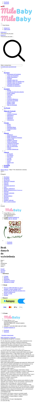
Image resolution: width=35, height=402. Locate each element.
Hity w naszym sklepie (10, 201)
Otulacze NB (10, 139)
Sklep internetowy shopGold (8, 337)
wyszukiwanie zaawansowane (8, 66)
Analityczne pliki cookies (7, 368)
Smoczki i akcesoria (9, 193)
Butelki (9, 90)
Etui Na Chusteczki (12, 145)
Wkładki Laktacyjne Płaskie (14, 83)
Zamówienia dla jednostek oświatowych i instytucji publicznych (14, 291)
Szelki (8, 130)
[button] (2, 6)
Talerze (9, 96)
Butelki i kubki (11, 103)
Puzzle (9, 161)
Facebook (6, 2)
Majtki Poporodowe (12, 77)
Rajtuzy (9, 126)
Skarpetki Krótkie (11, 128)
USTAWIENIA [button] (5, 397)
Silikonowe (10, 118)
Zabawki (6, 184)
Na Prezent (7, 180)
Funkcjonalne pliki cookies (7, 361)
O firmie (6, 276)
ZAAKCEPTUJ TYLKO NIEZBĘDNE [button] (11, 399)
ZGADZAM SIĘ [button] (5, 400)
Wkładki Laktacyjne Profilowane (15, 81)
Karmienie (6, 178)
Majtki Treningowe (12, 136)
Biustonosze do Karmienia (14, 74)
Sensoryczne (10, 162)
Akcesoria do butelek (12, 100)
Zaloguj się (7, 28)
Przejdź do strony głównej (3, 270)
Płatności (6, 277)
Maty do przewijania (12, 146)
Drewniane (10, 156)
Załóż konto (7, 29)
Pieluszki (6, 191)
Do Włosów (10, 155)
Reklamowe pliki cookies (7, 378)
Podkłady (9, 78)
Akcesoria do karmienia (13, 84)
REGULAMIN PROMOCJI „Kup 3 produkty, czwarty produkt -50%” (13, 288)
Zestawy (9, 97)
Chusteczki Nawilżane (13, 143)
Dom (5, 187)
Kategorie (3, 174)
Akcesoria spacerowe (9, 185)
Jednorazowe (10, 120)
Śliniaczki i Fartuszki (9, 181)
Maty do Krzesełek (12, 105)
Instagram (6, 3)
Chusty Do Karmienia (12, 75)
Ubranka (6, 194)
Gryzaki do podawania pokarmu (15, 92)
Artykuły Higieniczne (12, 149)
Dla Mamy (6, 177)
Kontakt (3, 206)
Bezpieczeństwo (8, 196)
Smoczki (6, 182)
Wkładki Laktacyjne (12, 80)
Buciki (9, 124)
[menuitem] (16, 78)
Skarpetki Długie (11, 127)
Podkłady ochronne (12, 140)
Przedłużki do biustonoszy (14, 86)
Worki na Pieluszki (12, 142)
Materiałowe (10, 115)
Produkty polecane (9, 200)
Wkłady (9, 148)
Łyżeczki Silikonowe (12, 99)
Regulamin (7, 279)
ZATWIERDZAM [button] (5, 392)
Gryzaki (9, 158)
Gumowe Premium (12, 114)
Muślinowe (10, 134)
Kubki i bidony (11, 93)
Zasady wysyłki (8, 293)
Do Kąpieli (10, 153)
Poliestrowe (10, 117)
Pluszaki (9, 159)
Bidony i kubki (11, 102)
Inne (8, 164)
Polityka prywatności (9, 280)
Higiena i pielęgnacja (9, 188)
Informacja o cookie (9, 282)
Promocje (6, 198)
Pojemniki (9, 94)
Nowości (6, 197)
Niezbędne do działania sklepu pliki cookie (13, 349)
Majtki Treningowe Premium (14, 137)
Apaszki (9, 112)
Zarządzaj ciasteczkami (7, 335)
